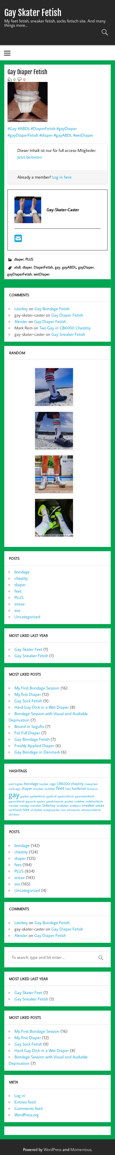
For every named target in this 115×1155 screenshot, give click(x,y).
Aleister (21, 321)
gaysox (41, 801)
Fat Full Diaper (27, 732)
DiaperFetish (43, 267)
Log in (19, 1095)
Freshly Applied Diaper (34, 745)
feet (17, 591)
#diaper (46, 135)
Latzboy (21, 308)
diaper (19, 259)
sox (17, 610)
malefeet (79, 801)
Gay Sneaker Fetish (68, 334)
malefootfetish (94, 801)
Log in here (62, 177)
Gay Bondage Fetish (52, 308)
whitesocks (73, 810)
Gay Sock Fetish (28, 700)
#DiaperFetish (43, 128)
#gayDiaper (66, 128)
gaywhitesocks (54, 801)
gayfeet (24, 796)
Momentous (80, 1149)
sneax (19, 603)
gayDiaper (86, 267)
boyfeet (43, 784)
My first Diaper (27, 694)
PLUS (29, 259)
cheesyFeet (91, 784)
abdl (17, 267)
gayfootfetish (66, 796)
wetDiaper (41, 274)
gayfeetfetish (37, 796)
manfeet (13, 805)
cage (52, 784)
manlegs (24, 805)
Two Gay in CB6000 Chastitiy (65, 327)
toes (63, 810)
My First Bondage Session (36, 688)
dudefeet (49, 789)
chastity (21, 578)
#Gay (12, 128)
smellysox (75, 805)
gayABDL (69, 267)
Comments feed (28, 1108)
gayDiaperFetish (19, 274)
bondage (22, 571)
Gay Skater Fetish (33, 12)
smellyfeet (62, 805)
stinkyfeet (36, 810)
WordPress (53, 1149)
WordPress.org (26, 1114)
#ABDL (24, 128)
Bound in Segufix (29, 726)
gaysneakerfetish (84, 796)
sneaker (88, 805)
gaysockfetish (17, 801)
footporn (92, 789)
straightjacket (51, 810)
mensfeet (35, 805)
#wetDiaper (83, 135)
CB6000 (63, 783)
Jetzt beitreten (29, 157)
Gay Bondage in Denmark (37, 752)
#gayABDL (63, 135)
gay (57, 267)
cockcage (15, 789)
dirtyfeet (38, 789)
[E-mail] (18, 240)
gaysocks (31, 801)
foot (68, 789)
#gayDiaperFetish (22, 135)
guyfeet (68, 801)
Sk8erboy (49, 805)
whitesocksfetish (91, 810)
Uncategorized (27, 616)
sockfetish (15, 810)
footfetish (79, 788)
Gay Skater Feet (28, 649)
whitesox (14, 814)
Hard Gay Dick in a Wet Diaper (41, 707)
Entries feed (25, 1102)
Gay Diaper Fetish (67, 315)
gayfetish (51, 796)
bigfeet (19, 784)
